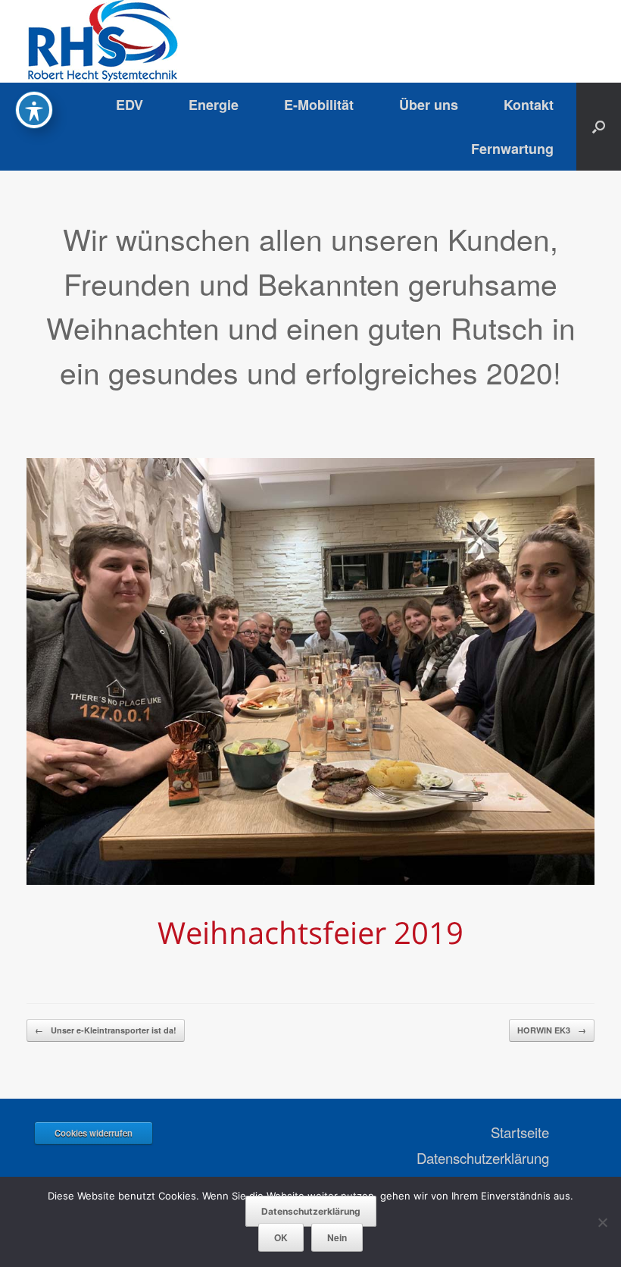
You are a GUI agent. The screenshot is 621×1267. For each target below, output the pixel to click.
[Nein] (602, 1222)
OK (281, 1237)
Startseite (520, 1132)
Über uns (428, 104)
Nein (337, 1237)
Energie (214, 104)
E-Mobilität (319, 104)
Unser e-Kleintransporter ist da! (105, 1030)
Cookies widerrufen (94, 1133)
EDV (129, 104)
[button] (598, 127)
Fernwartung (512, 148)
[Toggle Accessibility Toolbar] (34, 110)
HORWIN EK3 (551, 1030)
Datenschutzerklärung (483, 1158)
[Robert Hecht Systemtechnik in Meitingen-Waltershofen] (102, 41)
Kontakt (529, 104)
